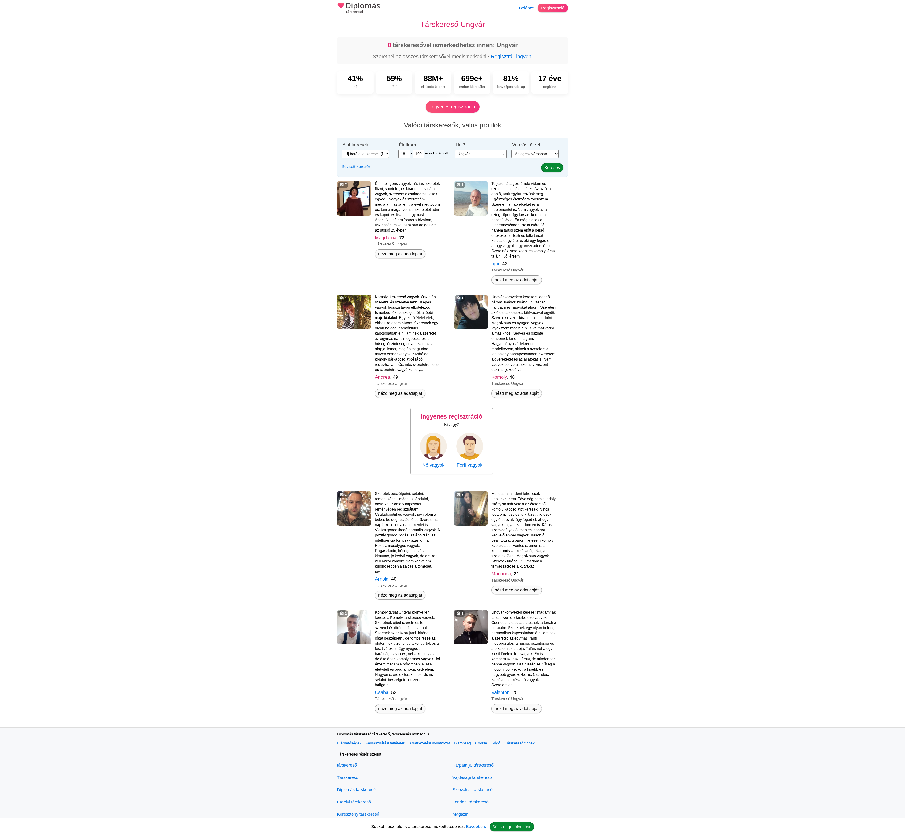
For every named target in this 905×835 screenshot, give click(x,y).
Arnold (381, 579)
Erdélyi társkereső (354, 802)
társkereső (347, 765)
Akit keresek (355, 144)
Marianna (501, 573)
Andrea (382, 377)
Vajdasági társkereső (472, 777)
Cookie (481, 743)
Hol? (460, 144)
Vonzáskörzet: (527, 144)
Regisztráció (552, 8)
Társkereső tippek (520, 743)
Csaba (381, 692)
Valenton (500, 692)
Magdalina (385, 237)
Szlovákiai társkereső (472, 789)
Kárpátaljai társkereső (473, 765)
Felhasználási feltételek (385, 743)
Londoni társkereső (470, 802)
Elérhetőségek (349, 743)
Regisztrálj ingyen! (512, 56)
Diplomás (363, 8)
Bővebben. (476, 826)
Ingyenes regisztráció (452, 106)
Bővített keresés (356, 166)
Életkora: (408, 144)
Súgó (495, 743)
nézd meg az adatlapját (400, 254)
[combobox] (481, 154)
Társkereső (347, 777)
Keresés (552, 167)
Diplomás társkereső (356, 789)
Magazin (460, 814)
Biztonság (462, 743)
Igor (495, 263)
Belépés (526, 8)
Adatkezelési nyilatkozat (429, 743)
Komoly (499, 377)
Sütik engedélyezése (511, 826)
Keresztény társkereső (358, 814)
